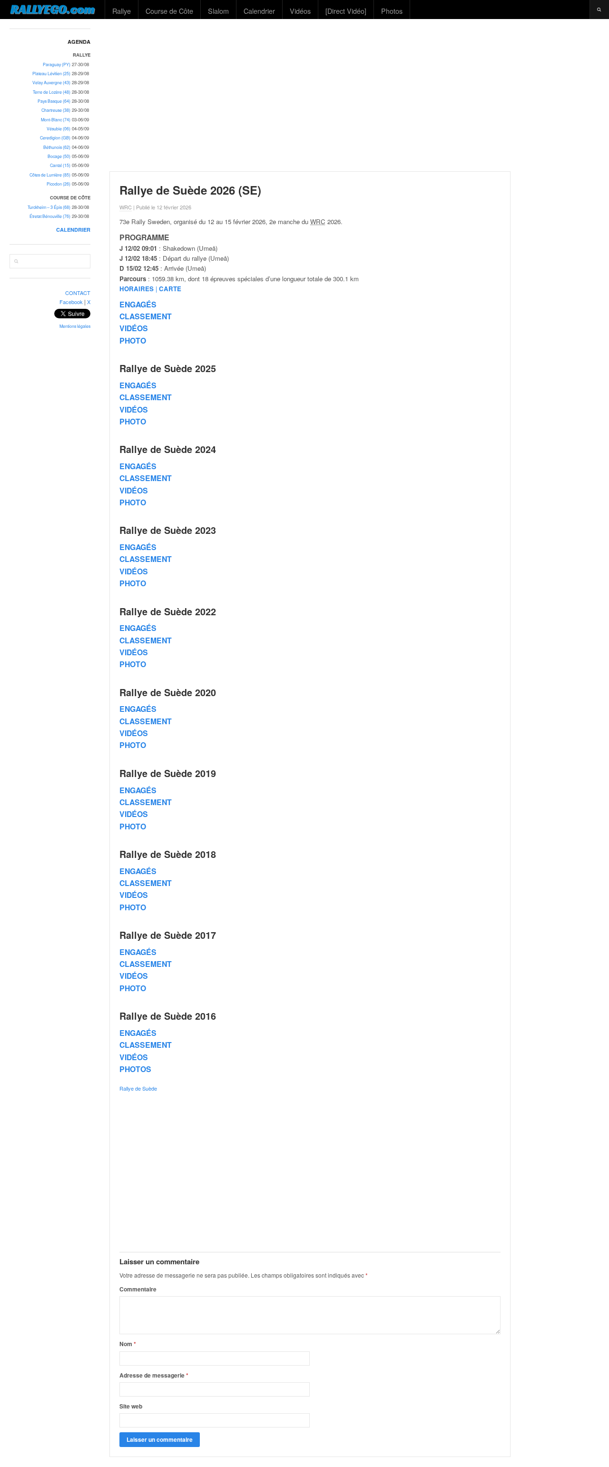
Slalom (218, 11)
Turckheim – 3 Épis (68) (49, 207)
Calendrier (259, 11)
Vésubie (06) (58, 129)
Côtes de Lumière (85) (49, 175)
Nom (127, 1343)
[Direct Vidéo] (345, 11)
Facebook (71, 301)
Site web (130, 1406)
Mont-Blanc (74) (55, 120)
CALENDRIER (73, 229)
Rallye (121, 11)
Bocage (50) (59, 156)
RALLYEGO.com (52, 9)
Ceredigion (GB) (55, 138)
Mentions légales (74, 326)
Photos (392, 11)
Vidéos (300, 11)
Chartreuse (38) (55, 110)
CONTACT (77, 292)
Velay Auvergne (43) (51, 82)
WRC (125, 207)
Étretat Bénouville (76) (49, 216)
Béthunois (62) (56, 147)
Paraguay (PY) (56, 64)
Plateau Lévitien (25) (51, 73)
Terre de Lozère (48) (51, 92)
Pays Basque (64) (54, 101)
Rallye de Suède (138, 1088)
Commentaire (138, 1289)
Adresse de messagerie (153, 1375)
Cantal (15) (60, 165)
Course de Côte (169, 11)
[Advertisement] (354, 95)
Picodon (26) (58, 184)
